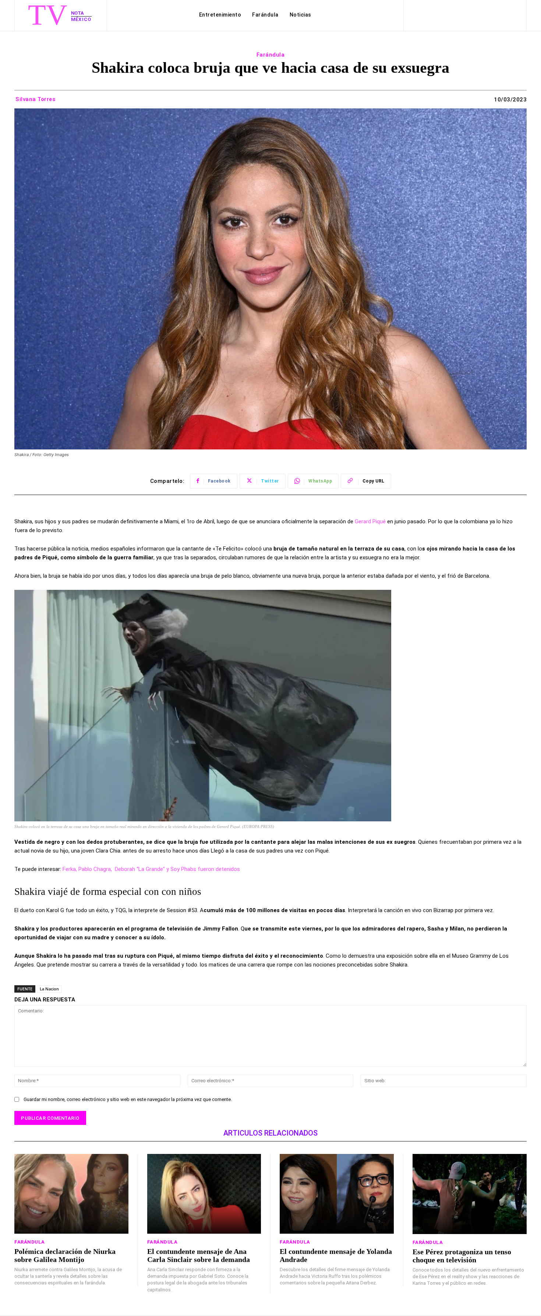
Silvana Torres (35, 99)
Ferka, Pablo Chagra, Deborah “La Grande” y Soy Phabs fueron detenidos (151, 869)
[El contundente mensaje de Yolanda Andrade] (337, 1194)
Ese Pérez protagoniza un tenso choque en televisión (462, 1256)
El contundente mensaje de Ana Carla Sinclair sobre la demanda (198, 1255)
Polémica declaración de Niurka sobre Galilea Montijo (65, 1255)
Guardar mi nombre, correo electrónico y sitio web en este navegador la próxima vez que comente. (128, 1099)
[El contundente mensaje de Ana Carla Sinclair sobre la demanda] (204, 1194)
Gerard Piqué (370, 521)
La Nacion (49, 989)
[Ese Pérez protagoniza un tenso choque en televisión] (470, 1194)
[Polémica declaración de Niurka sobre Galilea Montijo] (71, 1194)
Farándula (271, 54)
